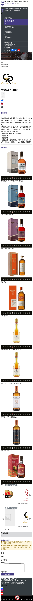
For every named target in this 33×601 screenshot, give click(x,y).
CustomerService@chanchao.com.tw (14, 582)
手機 (2, 562)
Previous (3, 495)
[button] (16, 22)
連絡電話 (4, 560)
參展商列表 (4, 66)
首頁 (2, 62)
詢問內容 (4, 572)
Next (30, 495)
